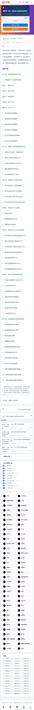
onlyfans (7, 660)
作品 (26, 663)
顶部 (31, 708)
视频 (17, 688)
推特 (7, 673)
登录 (28, 2)
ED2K (26, 658)
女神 (26, 665)
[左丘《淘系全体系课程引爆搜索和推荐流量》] (6, 443)
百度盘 (16, 678)
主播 (17, 663)
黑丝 (26, 693)
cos (17, 658)
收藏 (26, 18)
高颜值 (16, 693)
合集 (17, 665)
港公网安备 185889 (28, 702)
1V (7, 658)
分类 (10, 708)
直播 (26, 678)
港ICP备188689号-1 (18, 702)
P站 (17, 660)
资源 (26, 688)
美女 (26, 683)
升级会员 (16, 29)
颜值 (7, 693)
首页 (9, 42)
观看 (7, 688)
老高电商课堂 (19, 42)
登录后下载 (16, 25)
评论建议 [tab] (14, 38)
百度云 (7, 678)
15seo (10, 702)
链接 (16, 400)
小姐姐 (17, 668)
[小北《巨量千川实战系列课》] (6, 426)
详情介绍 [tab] (6, 38)
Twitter (26, 660)
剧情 (7, 665)
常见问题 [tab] (21, 38)
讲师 (13, 42)
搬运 (17, 673)
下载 (7, 663)
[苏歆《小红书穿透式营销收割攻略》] (6, 449)
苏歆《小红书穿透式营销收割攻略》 (19, 447)
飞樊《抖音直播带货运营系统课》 (19, 432)
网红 (17, 683)
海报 (11, 400)
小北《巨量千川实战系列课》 (18, 424)
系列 (7, 683)
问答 (17, 708)
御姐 (26, 668)
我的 (24, 708)
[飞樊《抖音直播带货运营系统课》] (6, 434)
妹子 (7, 668)
